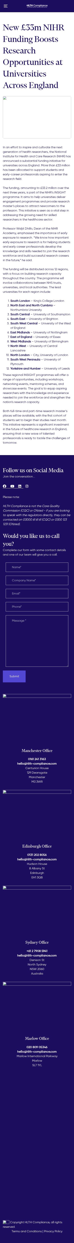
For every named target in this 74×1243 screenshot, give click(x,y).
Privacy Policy (53, 1231)
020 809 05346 (37, 1047)
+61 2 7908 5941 (37, 951)
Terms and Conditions (27, 1231)
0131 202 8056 (37, 855)
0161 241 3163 (37, 759)
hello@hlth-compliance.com (37, 763)
